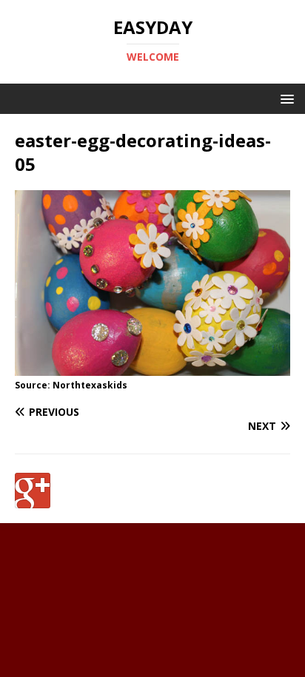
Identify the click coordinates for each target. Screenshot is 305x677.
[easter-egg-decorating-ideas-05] (152, 367)
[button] (284, 98)
